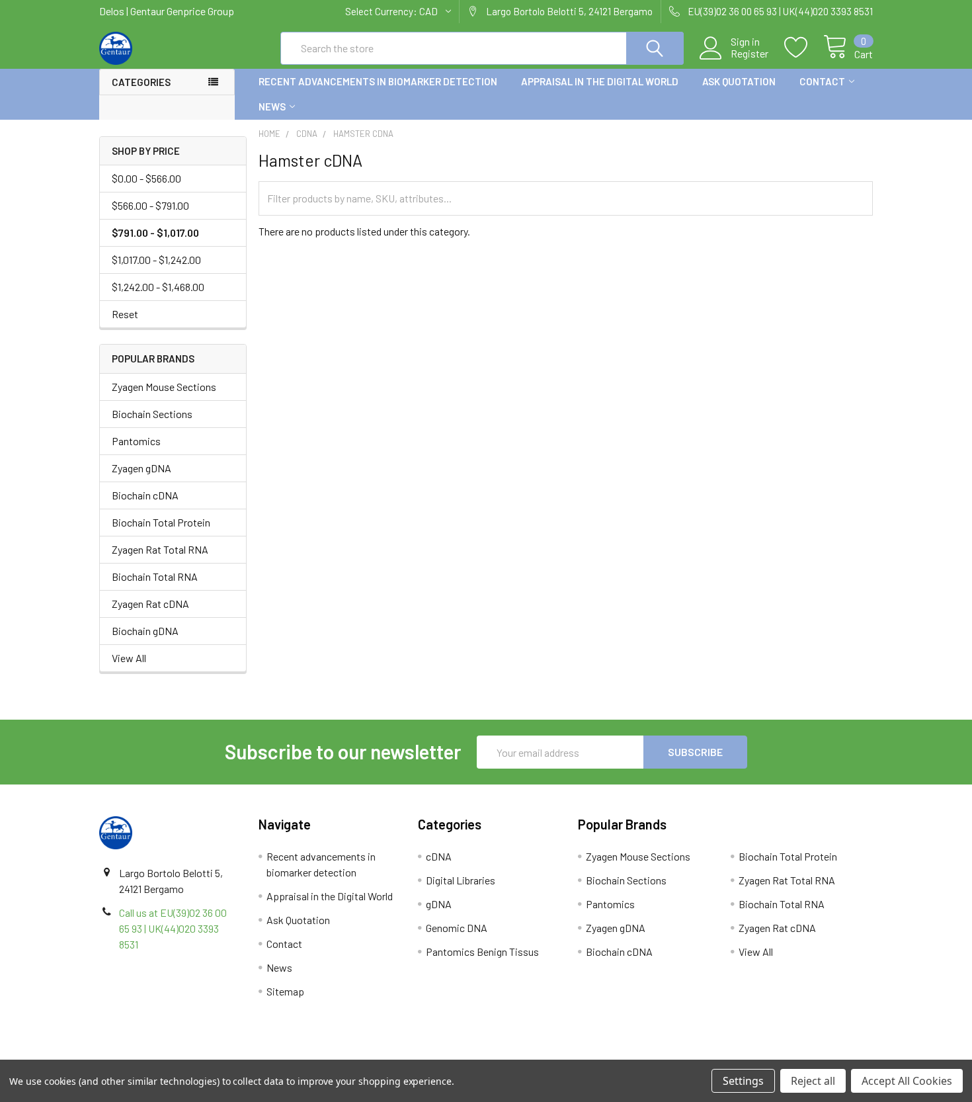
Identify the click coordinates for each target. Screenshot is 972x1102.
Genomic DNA (456, 927)
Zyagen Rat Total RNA (160, 549)
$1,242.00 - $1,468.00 (158, 286)
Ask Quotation (739, 81)
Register (749, 54)
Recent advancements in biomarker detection (378, 81)
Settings (743, 1081)
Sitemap (285, 991)
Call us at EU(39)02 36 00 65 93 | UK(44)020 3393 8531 (173, 928)
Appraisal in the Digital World (599, 81)
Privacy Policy (776, 1054)
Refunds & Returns (583, 1054)
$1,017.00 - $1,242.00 (156, 259)
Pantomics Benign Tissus (482, 951)
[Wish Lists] (803, 47)
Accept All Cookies (907, 1081)
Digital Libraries (460, 880)
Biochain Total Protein (161, 522)
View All (129, 658)
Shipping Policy (389, 1054)
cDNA (439, 856)
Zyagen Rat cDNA (150, 603)
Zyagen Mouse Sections (164, 386)
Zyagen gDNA (141, 468)
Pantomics (136, 441)
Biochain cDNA (145, 495)
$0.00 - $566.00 (146, 178)
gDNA (439, 904)
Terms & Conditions (196, 1054)
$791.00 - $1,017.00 (155, 232)
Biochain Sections (152, 413)
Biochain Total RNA (155, 576)
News (272, 106)
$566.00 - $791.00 (150, 205)
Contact (822, 81)
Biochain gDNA (145, 630)
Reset (125, 314)
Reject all (813, 1081)
